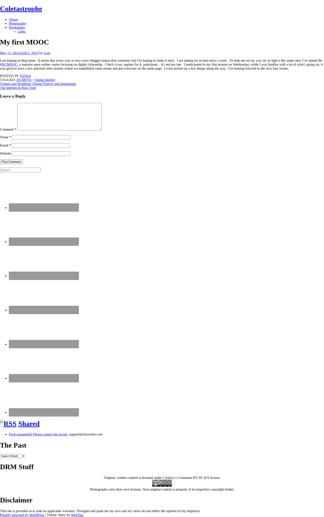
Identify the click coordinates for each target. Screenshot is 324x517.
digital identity (45, 80)
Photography (18, 23)
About (13, 19)
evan (47, 53)
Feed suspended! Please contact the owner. (38, 434)
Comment (8, 129)
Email (5, 145)
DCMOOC (10, 64)
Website (5, 153)
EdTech (25, 76)
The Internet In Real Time (18, 88)
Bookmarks (17, 27)
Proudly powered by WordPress (22, 515)
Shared (29, 424)
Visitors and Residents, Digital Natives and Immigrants (38, 84)
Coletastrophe (21, 9)
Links (22, 31)
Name (5, 137)
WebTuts (77, 515)
